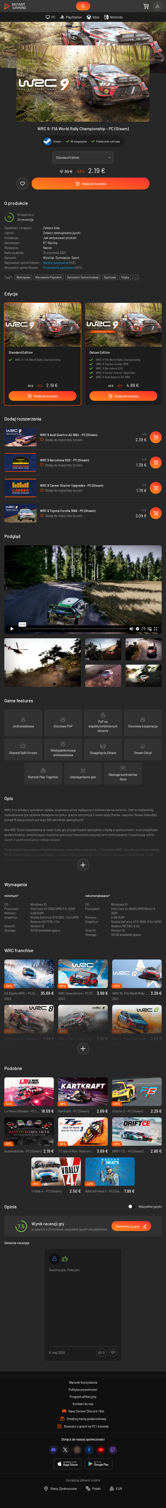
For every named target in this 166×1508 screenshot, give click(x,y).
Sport (75, 258)
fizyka (125, 277)
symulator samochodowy (83, 277)
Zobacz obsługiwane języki (62, 233)
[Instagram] (77, 1449)
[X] (65, 1449)
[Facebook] (89, 1449)
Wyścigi (48, 258)
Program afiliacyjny (83, 1397)
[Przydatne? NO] (113, 1352)
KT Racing (50, 243)
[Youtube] (101, 1449)
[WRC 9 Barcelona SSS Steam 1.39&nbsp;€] (20, 462)
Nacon (47, 248)
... (135, 277)
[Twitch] (113, 1449)
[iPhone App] (67, 1463)
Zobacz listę (51, 228)
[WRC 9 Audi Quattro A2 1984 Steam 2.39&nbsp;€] (20, 437)
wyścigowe (23, 277)
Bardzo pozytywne (56, 263)
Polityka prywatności (83, 1389)
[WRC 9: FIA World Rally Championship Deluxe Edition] (123, 346)
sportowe (110, 277)
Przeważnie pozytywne (59, 268)
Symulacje (63, 258)
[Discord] (53, 1449)
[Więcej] (83, 1299)
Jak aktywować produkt (60, 238)
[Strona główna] (15, 6)
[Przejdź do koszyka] (146, 6)
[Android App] (98, 1463)
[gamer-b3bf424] (54, 1258)
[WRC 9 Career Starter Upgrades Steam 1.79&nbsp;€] (20, 488)
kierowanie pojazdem (48, 277)
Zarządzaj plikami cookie (83, 1480)
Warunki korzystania (83, 1382)
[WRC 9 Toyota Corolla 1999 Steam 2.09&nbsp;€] (20, 513)
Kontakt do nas (83, 1404)
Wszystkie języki (150, 1206)
